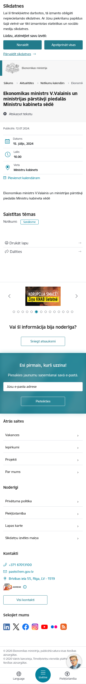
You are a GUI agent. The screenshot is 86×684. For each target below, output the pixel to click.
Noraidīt (22, 45)
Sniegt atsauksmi (43, 341)
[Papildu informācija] (24, 587)
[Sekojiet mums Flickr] (54, 626)
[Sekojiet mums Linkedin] (6, 627)
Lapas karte (14, 526)
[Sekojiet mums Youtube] (44, 626)
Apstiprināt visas (64, 45)
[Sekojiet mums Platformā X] (16, 627)
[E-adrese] (12, 587)
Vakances (12, 435)
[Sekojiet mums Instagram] (35, 627)
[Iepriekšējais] (9, 296)
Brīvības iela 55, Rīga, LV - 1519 (32, 578)
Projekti (11, 459)
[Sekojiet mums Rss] (63, 627)
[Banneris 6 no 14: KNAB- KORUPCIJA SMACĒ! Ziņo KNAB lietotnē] (43, 296)
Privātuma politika (18, 501)
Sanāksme (29, 222)
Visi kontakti (25, 600)
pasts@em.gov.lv (21, 571)
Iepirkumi (12, 447)
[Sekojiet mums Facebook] (25, 627)
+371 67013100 (20, 565)
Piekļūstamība (15, 513)
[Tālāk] (76, 296)
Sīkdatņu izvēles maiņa (22, 538)
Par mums (13, 472)
